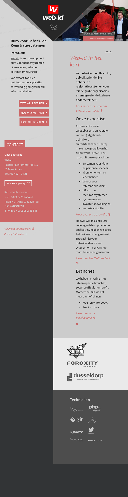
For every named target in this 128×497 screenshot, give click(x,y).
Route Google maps (17, 183)
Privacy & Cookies (14, 234)
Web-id (15, 58)
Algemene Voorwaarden (17, 228)
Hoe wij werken (32, 113)
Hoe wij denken (32, 122)
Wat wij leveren (32, 103)
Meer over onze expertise (91, 214)
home (108, 51)
